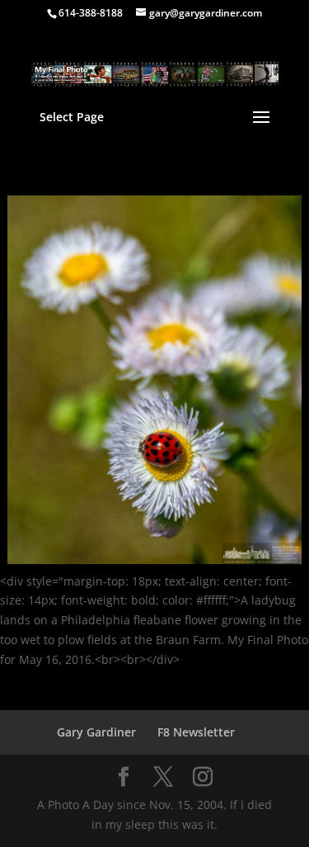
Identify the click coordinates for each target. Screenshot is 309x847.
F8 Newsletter (196, 732)
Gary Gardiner (96, 732)
